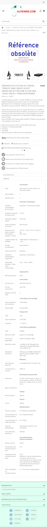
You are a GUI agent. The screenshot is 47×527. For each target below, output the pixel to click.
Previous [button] (3, 75)
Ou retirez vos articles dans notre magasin (20, 164)
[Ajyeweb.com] (23, 10)
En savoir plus (8, 175)
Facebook (17, 510)
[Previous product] (43, 32)
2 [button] (24, 150)
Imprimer (7, 144)
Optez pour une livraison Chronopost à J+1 (20, 159)
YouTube (17, 519)
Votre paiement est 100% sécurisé (17, 168)
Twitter (33, 510)
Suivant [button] (38, 52)
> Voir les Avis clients (8, 489)
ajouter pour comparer (21, 144)
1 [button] (22, 150)
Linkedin (17, 523)
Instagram (18, 515)
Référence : (5, 96)
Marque (6, 179)
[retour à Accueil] (2, 27)
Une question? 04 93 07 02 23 (15, 155)
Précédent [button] (9, 52)
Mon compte (6, 494)
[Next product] (44, 32)
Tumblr (33, 515)
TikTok (33, 519)
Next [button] (44, 75)
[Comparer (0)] (43, 2)
